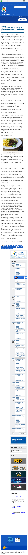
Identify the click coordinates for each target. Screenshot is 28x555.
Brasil (4, 1)
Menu (23, 20)
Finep (14, 246)
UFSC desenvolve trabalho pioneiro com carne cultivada (12, 28)
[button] (13, 433)
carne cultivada (8, 245)
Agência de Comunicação (17, 496)
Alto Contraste (13, 3)
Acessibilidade (6, 3)
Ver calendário (22, 433)
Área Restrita (13, 16)
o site (20, 502)
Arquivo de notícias (15, 450)
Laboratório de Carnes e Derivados (12, 247)
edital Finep (9, 246)
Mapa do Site (19, 3)
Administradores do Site (21, 16)
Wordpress (23, 551)
